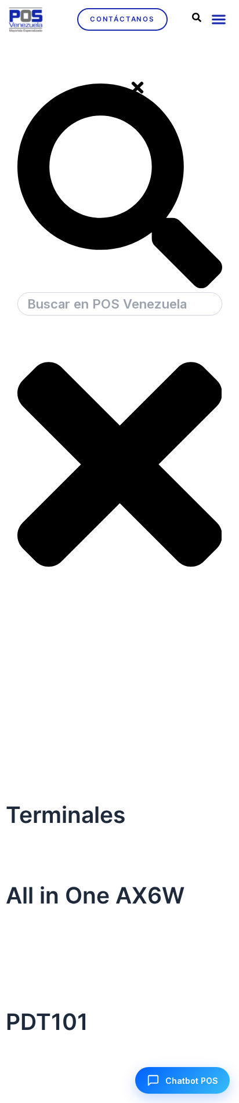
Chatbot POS (191, 1081)
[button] (218, 19)
